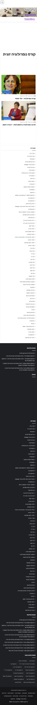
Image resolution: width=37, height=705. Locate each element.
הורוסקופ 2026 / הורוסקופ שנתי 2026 (24, 195)
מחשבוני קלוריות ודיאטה (28, 284)
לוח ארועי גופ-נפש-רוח (28, 223)
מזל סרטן (32, 265)
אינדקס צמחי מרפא (29, 161)
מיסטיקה (32, 287)
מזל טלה (32, 259)
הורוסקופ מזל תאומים (19, 679)
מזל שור (32, 273)
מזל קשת (32, 270)
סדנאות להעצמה (30, 293)
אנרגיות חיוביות (30, 167)
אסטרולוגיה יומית (23, 661)
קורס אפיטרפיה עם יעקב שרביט (27, 353)
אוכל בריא (32, 153)
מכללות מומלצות (30, 290)
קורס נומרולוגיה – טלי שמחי (25, 98)
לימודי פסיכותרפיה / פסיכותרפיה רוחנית (24, 237)
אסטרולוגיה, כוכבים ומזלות (28, 173)
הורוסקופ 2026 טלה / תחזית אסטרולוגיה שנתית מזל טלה (20, 356)
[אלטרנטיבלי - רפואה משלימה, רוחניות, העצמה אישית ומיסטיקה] (28, 19)
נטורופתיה (24, 693)
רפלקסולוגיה (31, 334)
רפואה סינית (31, 332)
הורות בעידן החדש (30, 203)
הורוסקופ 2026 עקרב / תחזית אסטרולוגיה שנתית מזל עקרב (20, 648)
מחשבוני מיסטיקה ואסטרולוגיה (27, 281)
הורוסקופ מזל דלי (8, 670)
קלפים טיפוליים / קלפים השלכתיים (26, 318)
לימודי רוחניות (31, 240)
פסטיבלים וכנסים (30, 295)
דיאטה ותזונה (31, 181)
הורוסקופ (32, 192)
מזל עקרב (32, 268)
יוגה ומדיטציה (31, 217)
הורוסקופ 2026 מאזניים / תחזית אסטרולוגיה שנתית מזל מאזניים (19, 645)
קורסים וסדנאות (30, 312)
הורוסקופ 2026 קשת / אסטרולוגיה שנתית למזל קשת (22, 650)
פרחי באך (32, 298)
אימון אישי (32, 159)
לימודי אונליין (31, 228)
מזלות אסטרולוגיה (30, 279)
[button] (2, 2)
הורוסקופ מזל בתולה (30, 670)
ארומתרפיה (31, 175)
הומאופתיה (31, 189)
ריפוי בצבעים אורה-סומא (28, 326)
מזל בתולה (31, 251)
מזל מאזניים (31, 262)
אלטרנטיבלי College (29, 164)
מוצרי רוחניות (31, 245)
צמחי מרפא (31, 301)
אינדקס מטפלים (8, 696)
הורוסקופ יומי (31, 198)
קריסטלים (32, 321)
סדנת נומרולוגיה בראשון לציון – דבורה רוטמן (19, 125)
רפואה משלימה (30, 329)
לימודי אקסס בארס (29, 231)
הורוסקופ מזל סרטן (30, 676)
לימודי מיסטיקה (30, 234)
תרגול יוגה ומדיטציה (29, 337)
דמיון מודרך (31, 184)
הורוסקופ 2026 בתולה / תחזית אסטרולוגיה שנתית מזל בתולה (19, 642)
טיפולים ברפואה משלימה (28, 214)
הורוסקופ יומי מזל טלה (29, 667)
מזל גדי (32, 254)
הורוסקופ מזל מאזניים (18, 673)
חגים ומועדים (31, 209)
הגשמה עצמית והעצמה (29, 187)
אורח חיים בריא (30, 156)
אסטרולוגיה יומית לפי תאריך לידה (27, 664)
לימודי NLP (31, 226)
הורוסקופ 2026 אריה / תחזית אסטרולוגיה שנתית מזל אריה (20, 639)
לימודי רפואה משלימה (29, 242)
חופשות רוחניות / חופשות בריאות (26, 212)
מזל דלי (32, 256)
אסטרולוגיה (31, 170)
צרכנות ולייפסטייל (30, 304)
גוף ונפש (32, 178)
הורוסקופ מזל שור (30, 679)
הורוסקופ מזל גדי (19, 670)
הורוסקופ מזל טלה (30, 673)
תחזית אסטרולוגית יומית (29, 682)
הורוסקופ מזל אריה (17, 667)
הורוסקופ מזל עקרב (18, 676)
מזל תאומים (31, 276)
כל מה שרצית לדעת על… (28, 220)
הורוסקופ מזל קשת (7, 676)
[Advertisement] (18, 398)
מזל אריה (32, 248)
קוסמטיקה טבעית (30, 307)
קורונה (32, 309)
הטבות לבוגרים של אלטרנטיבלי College (24, 206)
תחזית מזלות (18, 682)
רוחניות (32, 323)
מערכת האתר (31, 96)
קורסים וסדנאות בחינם (29, 315)
